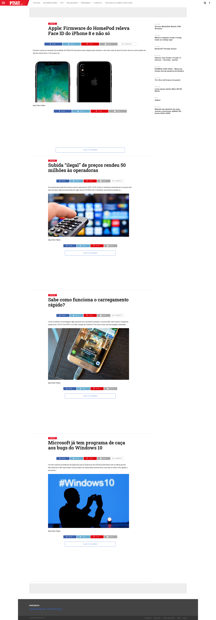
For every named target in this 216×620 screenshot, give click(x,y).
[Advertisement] (108, 12)
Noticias (36, 3)
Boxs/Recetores (50, 3)
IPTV (62, 3)
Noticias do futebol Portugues (118, 3)
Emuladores (72, 3)
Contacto (97, 3)
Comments (128, 44)
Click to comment (90, 150)
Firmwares (85, 3)
